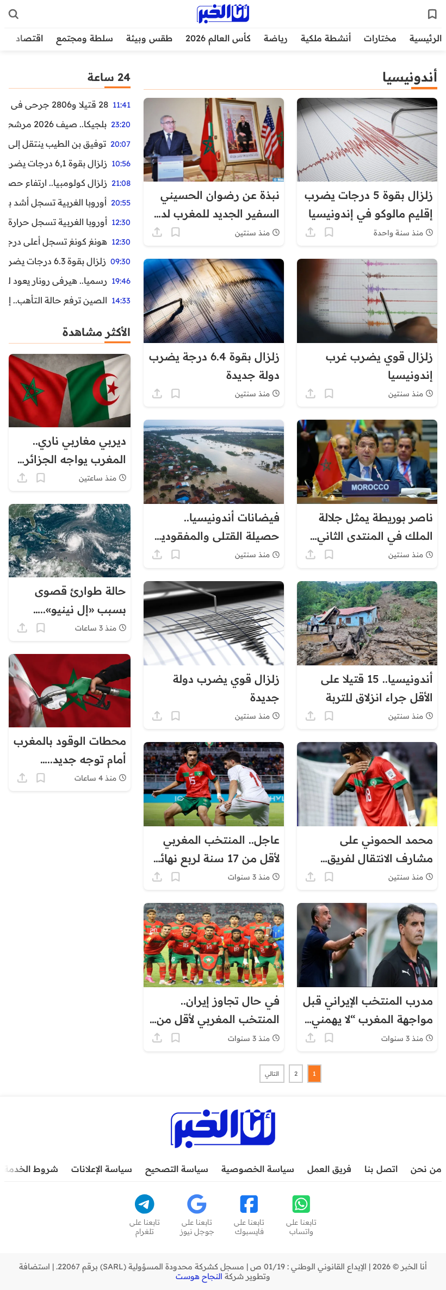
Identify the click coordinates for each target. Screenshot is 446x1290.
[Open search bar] (13, 14)
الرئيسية (426, 38)
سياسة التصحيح (176, 1168)
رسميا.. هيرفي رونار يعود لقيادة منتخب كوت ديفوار (58, 280)
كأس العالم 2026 (218, 38)
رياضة (276, 38)
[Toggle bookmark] (329, 232)
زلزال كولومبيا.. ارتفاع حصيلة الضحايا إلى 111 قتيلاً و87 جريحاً (58, 182)
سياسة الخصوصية (257, 1168)
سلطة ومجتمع (84, 38)
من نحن (426, 1168)
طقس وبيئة (149, 38)
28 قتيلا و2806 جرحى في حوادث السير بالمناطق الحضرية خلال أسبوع (58, 104)
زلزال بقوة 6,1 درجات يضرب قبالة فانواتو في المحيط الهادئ (58, 163)
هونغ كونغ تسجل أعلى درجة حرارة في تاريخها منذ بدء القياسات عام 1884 (58, 241)
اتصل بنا (381, 1168)
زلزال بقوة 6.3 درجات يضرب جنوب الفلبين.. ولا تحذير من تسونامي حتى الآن (57, 260)
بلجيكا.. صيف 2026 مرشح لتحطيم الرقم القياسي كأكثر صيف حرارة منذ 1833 (58, 124)
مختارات (380, 38)
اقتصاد (29, 38)
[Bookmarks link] (432, 14)
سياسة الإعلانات (101, 1168)
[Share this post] (310, 232)
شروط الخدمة (31, 1168)
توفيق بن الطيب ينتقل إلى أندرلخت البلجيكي (57, 143)
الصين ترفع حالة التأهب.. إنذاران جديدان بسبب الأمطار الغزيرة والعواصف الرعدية (58, 300)
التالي (272, 1073)
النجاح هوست (199, 1276)
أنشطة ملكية (326, 38)
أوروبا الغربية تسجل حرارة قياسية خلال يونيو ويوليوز (58, 221)
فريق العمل (329, 1168)
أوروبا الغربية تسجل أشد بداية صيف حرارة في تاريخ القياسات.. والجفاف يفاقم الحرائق (58, 202)
